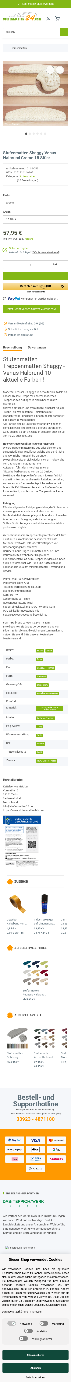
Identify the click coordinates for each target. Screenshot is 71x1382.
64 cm (49, 650)
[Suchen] (64, 32)
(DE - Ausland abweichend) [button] (45, 252)
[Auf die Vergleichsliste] (50, 70)
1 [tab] (26, 134)
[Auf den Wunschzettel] (60, 70)
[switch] (11, 1323)
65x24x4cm (42, 685)
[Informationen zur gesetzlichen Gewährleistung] (22, 841)
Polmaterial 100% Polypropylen (49, 708)
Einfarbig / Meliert (45, 718)
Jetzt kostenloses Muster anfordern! (31, 309)
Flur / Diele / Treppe (46, 761)
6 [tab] (45, 134)
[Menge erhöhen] (64, 264)
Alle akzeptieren (35, 1355)
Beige (39, 659)
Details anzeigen (35, 1377)
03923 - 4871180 (35, 1119)
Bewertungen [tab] (37, 347)
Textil (39, 735)
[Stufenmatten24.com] (22, 16)
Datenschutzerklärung (15, 1311)
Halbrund (41, 676)
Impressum (36, 1311)
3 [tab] (34, 134)
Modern (40, 743)
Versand (28, 238)
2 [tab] (30, 134)
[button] (48, 18)
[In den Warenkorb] (6, 59)
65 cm (40, 650)
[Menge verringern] (7, 264)
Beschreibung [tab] (12, 347)
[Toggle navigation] (65, 18)
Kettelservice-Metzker (47, 693)
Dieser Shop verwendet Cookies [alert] (35, 1259)
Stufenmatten (27, 176)
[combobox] (35, 203)
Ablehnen (35, 1367)
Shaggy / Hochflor (45, 668)
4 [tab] (37, 134)
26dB (39, 752)
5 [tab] (41, 134)
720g (39, 726)
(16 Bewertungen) (27, 180)
